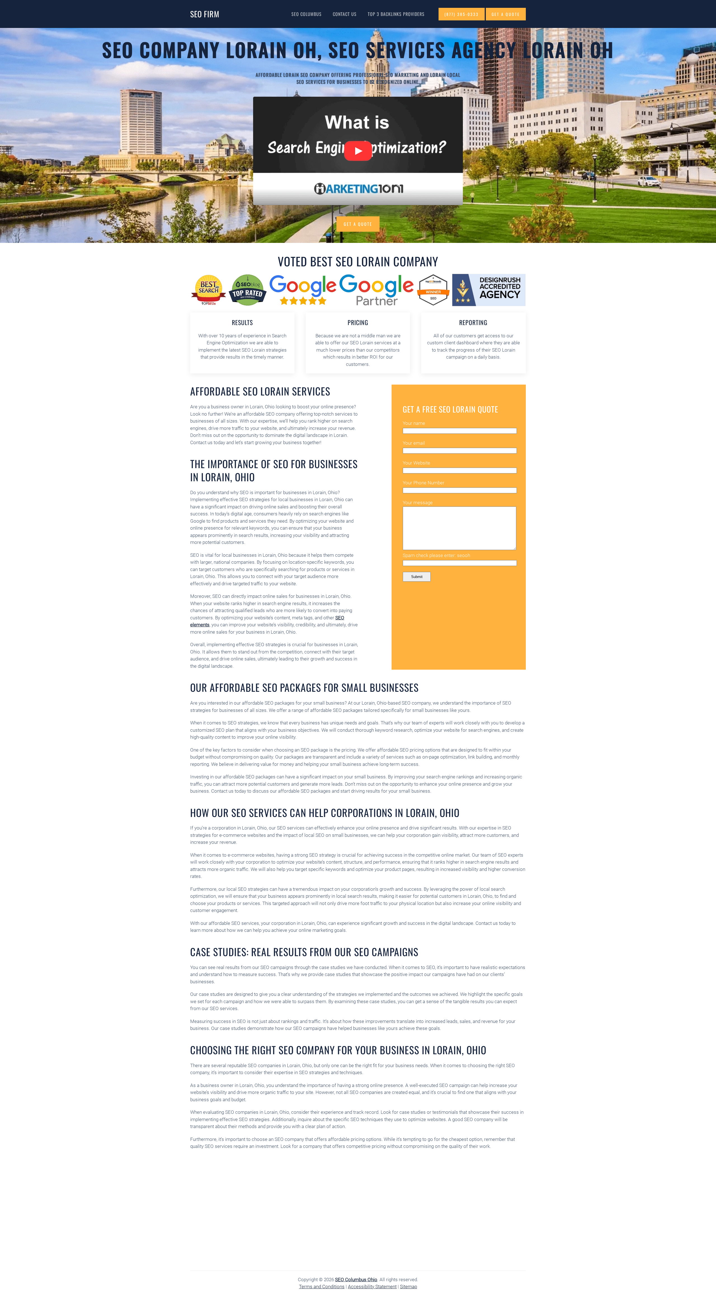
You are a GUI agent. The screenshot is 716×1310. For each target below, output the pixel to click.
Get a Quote (358, 224)
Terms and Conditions (322, 1286)
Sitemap (408, 1286)
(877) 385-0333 (461, 14)
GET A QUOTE (506, 14)
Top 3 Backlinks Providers (396, 14)
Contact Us (345, 14)
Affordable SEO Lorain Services (260, 390)
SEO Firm (204, 14)
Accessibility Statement (372, 1286)
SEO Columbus (306, 14)
